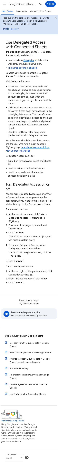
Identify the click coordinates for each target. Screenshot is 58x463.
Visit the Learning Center (12, 421)
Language (12, 454)
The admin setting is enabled (22, 67)
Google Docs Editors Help (23, 4)
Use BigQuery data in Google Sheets (24, 335)
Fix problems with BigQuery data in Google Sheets (29, 376)
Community (21, 11)
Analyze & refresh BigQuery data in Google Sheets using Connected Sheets (30, 361)
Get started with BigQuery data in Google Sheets (29, 345)
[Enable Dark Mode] (26, 457)
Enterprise (28, 60)
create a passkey (11, 29)
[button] (4, 4)
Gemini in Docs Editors (40, 11)
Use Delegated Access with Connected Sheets (29, 386)
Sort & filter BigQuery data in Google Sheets (30, 352)
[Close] (55, 18)
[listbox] (14, 457)
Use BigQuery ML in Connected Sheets (27, 394)
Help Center (7, 11)
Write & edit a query (19, 368)
